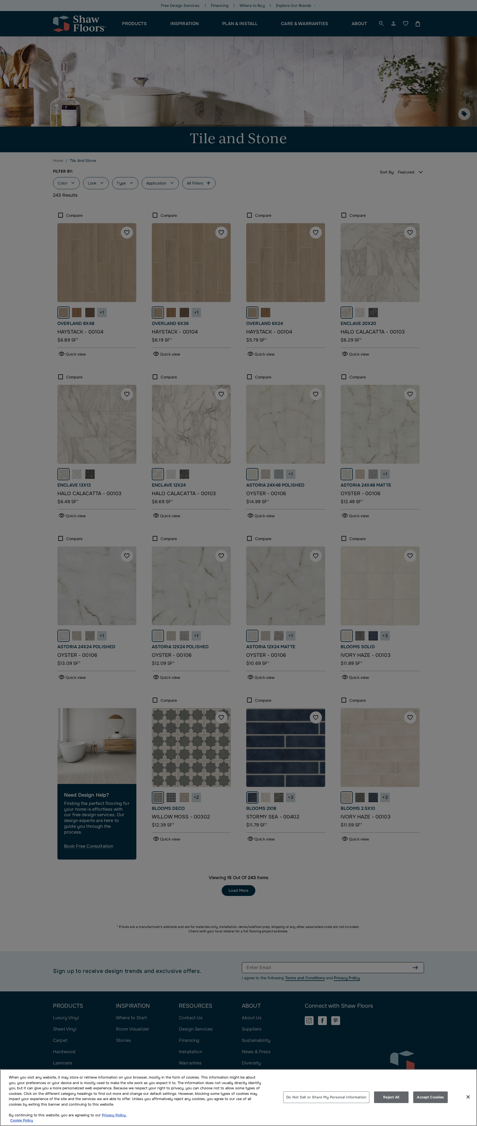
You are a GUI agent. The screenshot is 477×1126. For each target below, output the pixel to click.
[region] (238, 1097)
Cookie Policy (21, 1120)
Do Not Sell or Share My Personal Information (326, 1097)
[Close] (468, 1097)
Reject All (391, 1097)
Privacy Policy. (114, 1115)
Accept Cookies (430, 1097)
